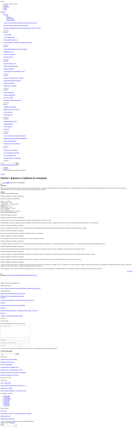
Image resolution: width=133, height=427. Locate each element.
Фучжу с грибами (8, 97)
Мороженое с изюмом (6, 388)
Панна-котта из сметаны (10, 85)
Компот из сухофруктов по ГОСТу (10, 375)
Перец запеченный (9, 92)
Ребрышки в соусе (8, 51)
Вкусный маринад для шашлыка (12, 158)
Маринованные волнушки (7, 418)
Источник (129, 271)
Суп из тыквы (7, 34)
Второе (5, 46)
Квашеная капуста (5, 416)
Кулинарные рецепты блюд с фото (10, 165)
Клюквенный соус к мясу (7, 362)
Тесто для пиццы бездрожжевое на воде (14, 71)
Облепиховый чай (8, 124)
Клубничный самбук (9, 83)
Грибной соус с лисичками (11, 150)
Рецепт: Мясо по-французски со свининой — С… (14, 385)
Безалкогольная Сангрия (10, 121)
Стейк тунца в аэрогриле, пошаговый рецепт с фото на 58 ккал (20, 22)
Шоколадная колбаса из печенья (12, 80)
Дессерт (6, 75)
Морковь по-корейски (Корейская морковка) (15, 138)
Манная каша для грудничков (11, 109)
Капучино (6, 129)
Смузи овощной (8, 126)
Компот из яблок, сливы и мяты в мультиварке (16, 25)
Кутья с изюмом (8, 112)
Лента (5, 8)
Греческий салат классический (12, 143)
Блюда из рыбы (11, 20)
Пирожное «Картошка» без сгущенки (13, 78)
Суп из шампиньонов (9, 37)
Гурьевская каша (8, 114)
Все (8, 16)
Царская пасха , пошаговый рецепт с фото (12, 369)
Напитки (6, 118)
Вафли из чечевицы (9, 68)
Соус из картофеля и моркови (11, 152)
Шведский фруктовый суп (11, 39)
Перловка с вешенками (10, 106)
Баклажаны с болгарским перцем (12, 100)
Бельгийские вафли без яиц (11, 66)
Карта (5, 9)
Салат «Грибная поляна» (10, 141)
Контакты (6, 6)
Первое (6, 32)
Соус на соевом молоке (10, 155)
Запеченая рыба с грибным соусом (10, 367)
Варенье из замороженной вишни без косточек (13, 293)
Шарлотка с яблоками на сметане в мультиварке (13, 372)
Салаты (6, 133)
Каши (5, 104)
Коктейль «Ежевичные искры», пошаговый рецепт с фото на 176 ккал (22, 28)
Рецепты (6, 14)
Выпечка (6, 61)
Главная (6, 5)
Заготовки (9, 17)
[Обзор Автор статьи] (4, 281)
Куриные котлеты (8, 57)
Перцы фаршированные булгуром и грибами (15, 49)
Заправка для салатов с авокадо (9, 359)
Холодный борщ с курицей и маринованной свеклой (18, 42)
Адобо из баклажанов (9, 54)
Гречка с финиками (6, 383)
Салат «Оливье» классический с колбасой (15, 135)
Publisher (3, 12)
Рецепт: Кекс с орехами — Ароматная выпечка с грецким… (16, 413)
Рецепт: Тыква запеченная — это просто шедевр (13, 390)
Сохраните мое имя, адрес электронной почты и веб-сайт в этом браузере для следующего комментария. (29, 348)
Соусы (5, 147)
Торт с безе (3, 410)
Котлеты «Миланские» (7, 364)
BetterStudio (12, 422)
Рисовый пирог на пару (10, 63)
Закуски (6, 89)
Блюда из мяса (10, 18)
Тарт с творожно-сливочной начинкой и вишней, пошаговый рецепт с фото (21, 288)
